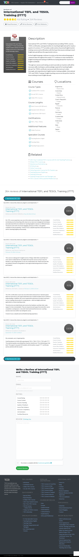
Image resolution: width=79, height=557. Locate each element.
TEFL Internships (27, 512)
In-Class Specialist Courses (30, 519)
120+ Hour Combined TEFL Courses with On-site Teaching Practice (50, 160)
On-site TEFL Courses (29, 488)
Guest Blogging (63, 510)
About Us (61, 482)
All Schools (33, 166)
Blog (47, 2)
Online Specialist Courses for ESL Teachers (42, 170)
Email (18, 384)
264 (35, 19)
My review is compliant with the (29, 463)
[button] (27, 419)
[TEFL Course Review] (6, 3)
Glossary (61, 488)
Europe (43, 505)
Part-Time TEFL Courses (29, 504)
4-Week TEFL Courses (29, 499)
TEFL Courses (14, 2)
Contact (61, 486)
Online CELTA (28, 507)
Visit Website (42, 24)
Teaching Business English (38, 172)
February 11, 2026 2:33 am (31, 288)
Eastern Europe (45, 507)
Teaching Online (35, 174)
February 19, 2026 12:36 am (13, 252)
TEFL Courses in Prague (47, 488)
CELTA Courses (27, 506)
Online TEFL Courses (28, 486)
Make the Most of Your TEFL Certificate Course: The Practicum (67, 536)
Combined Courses (28, 484)
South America (45, 513)
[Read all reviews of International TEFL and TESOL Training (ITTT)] (10, 19)
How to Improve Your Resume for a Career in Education (65, 541)
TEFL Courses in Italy (46, 486)
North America (45, 509)
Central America (45, 511)
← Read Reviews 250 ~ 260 (12, 198)
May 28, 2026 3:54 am (30, 214)
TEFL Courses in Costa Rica (48, 484)
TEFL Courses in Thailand (48, 492)
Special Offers (41, 2)
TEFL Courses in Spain (47, 490)
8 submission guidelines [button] (44, 463)
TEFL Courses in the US (47, 494)
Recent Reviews (27, 497)
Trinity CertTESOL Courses (30, 510)
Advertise (61, 499)
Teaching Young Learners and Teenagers (42, 176)
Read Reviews (12, 24)
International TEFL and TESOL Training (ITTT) (19, 210)
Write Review (27, 24)
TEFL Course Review (13, 555)
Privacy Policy (72, 555)
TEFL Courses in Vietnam (47, 496)
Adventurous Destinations (38, 164)
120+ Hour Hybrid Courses (30, 501)
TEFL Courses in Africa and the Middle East (43, 178)
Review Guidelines (64, 490)
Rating (19, 394)
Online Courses (34, 168)
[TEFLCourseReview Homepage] (12, 480)
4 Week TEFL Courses (36, 162)
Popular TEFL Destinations (28, 2)
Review (19, 419)
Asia (42, 503)
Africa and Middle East (47, 515)
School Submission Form (65, 507)
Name (18, 376)
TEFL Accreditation (64, 496)
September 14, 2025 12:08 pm (14, 332)
